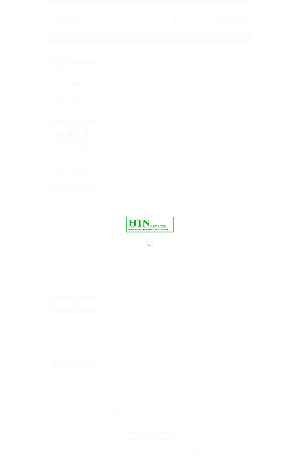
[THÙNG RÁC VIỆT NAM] (150, 224)
